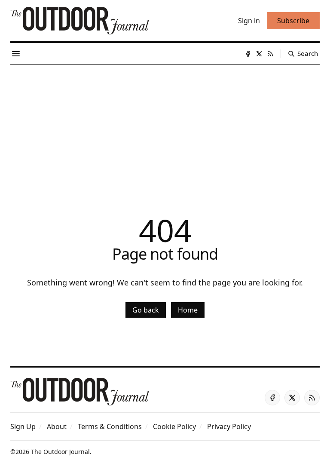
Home (188, 310)
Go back (145, 310)
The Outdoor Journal (60, 452)
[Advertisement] (165, 129)
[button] (23, 426)
